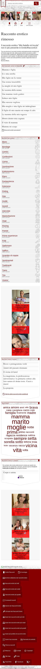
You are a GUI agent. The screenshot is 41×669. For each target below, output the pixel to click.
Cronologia (23, 572)
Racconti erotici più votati (12, 589)
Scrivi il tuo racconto (11, 639)
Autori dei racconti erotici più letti (14, 617)
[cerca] (36, 3)
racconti (30, 432)
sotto (19, 441)
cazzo (26, 410)
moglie (16, 427)
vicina (31, 446)
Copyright (29, 650)
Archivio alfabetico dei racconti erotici (16, 578)
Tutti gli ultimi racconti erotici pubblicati (16, 394)
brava (34, 407)
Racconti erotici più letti (12, 583)
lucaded (20, 66)
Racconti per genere (8, 138)
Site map (7, 656)
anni (22, 407)
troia (34, 442)
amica (6, 407)
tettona (27, 442)
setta (32, 438)
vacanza (13, 445)
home (9, 25)
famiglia (10, 412)
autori (21, 25)
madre (31, 412)
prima (12, 432)
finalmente (21, 413)
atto (27, 407)
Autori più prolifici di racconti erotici (15, 634)
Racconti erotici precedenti (12, 130)
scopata (8, 438)
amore (15, 407)
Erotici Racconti (10, 572)
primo (21, 432)
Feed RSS (8, 662)
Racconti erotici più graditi (13, 594)
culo (32, 410)
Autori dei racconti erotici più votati (15, 622)
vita (17, 450)
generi (15, 25)
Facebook (20, 662)
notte (30, 427)
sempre (20, 438)
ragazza (10, 435)
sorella (9, 441)
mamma (20, 416)
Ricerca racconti (10, 645)
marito (20, 421)
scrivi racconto (29, 25)
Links (18, 656)
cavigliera (17, 410)
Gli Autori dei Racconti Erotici (13, 611)
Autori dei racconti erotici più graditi (15, 628)
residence (21, 435)
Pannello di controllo (29, 639)
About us (7, 650)
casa (8, 410)
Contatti (18, 650)
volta (25, 450)
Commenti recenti (10, 600)
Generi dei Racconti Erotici (13, 606)
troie (6, 446)
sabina (31, 435)
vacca (21, 445)
